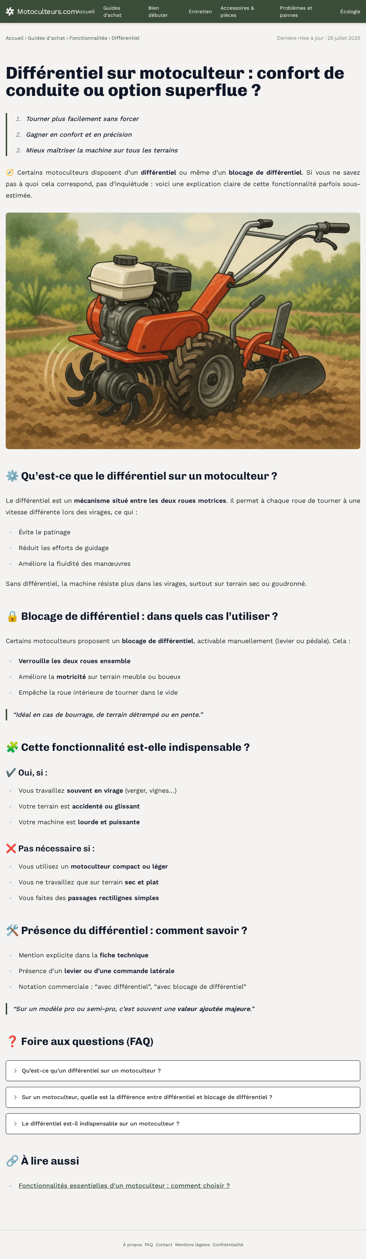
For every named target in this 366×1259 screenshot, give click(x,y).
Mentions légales (192, 1244)
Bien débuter (158, 11)
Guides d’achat (46, 38)
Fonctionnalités (88, 38)
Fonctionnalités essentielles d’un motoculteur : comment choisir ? (124, 1185)
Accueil (86, 11)
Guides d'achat (112, 11)
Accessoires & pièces (237, 11)
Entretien (200, 11)
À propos (132, 1244)
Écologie (350, 11)
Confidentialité (228, 1244)
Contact (164, 1244)
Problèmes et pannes (296, 11)
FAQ (149, 1244)
